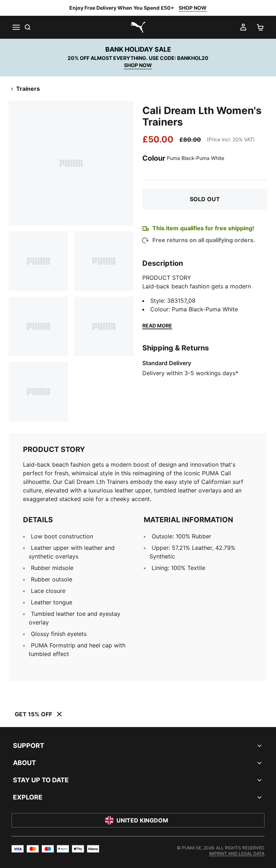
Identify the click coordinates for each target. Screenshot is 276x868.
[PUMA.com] (138, 27)
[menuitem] (236, 853)
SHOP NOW (193, 8)
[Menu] (16, 27)
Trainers (28, 88)
